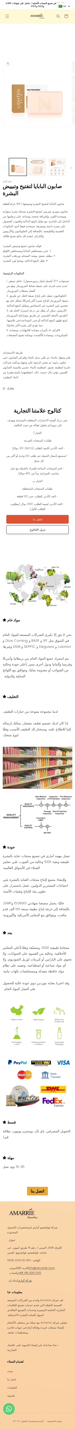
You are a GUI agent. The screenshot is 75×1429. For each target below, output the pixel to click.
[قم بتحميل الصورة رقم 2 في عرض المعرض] (37, 167)
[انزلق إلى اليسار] (4, 168)
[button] (7, 16)
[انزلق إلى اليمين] (71, 168)
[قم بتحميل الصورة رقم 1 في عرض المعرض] (18, 167)
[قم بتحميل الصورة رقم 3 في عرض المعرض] (57, 167)
